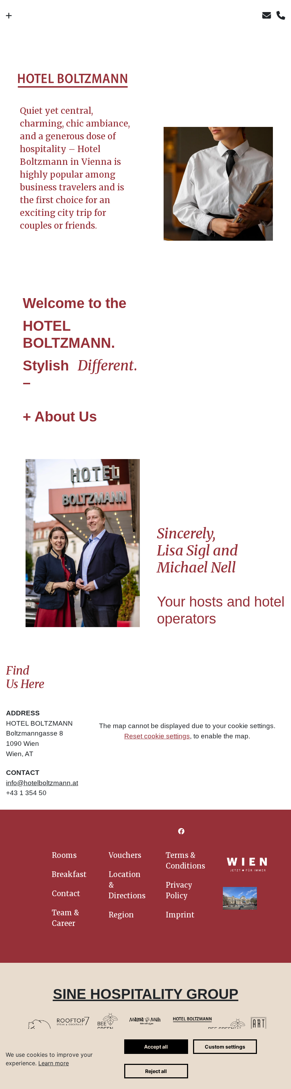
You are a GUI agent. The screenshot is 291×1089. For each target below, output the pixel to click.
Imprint (180, 914)
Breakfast (69, 874)
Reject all (156, 1071)
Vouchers (125, 855)
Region (121, 914)
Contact (66, 893)
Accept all (156, 1047)
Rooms (64, 855)
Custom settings (225, 1047)
